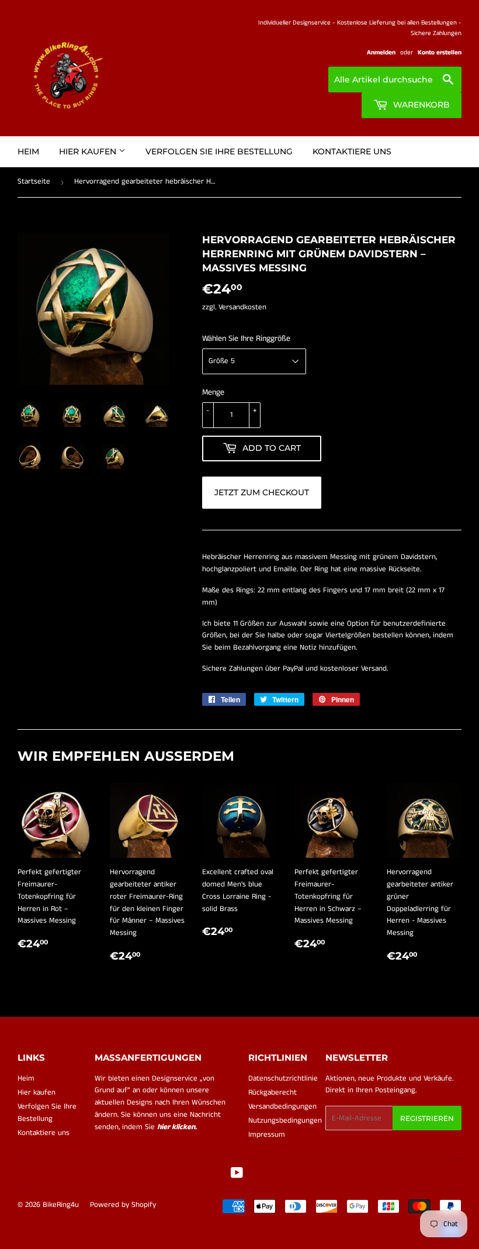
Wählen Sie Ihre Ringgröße (246, 338)
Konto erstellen (439, 52)
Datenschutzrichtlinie (283, 1078)
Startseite (34, 181)
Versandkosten (242, 307)
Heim (28, 151)
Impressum (266, 1134)
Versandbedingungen (282, 1106)
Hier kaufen (89, 151)
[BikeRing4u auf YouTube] (237, 1175)
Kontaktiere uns (352, 151)
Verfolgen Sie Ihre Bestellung (219, 151)
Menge (213, 392)
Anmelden (381, 52)
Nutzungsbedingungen (285, 1120)
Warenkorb (420, 104)
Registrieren (427, 1118)
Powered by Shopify (123, 1204)
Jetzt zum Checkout (261, 492)
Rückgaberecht (272, 1092)
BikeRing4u (61, 1204)
